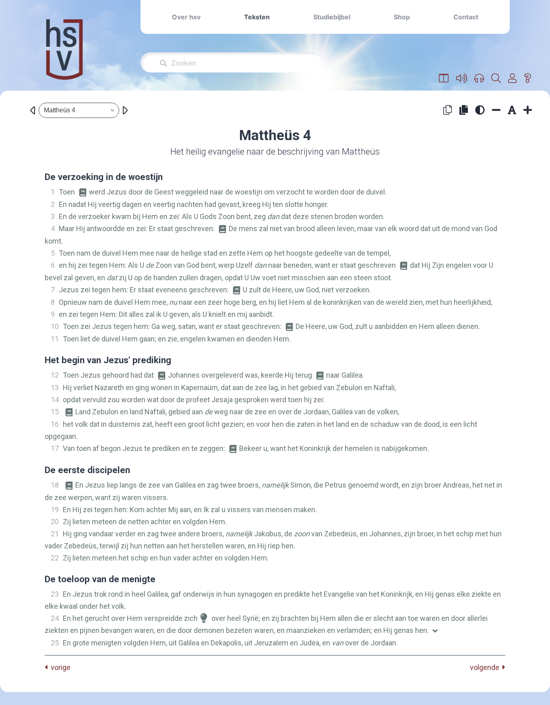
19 (55, 509)
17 (55, 448)
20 (55, 521)
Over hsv (186, 17)
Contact (465, 17)
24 (55, 618)
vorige (59, 667)
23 (55, 594)
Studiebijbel (331, 17)
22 (55, 558)
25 (55, 643)
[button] (443, 78)
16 (55, 424)
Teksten (257, 17)
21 (55, 533)
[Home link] (64, 55)
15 (55, 411)
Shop (402, 17)
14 (55, 399)
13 (55, 387)
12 (55, 375)
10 (55, 326)
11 (55, 339)
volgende (486, 667)
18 (55, 485)
